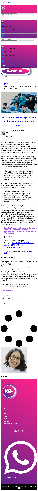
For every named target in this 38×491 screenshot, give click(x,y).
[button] (4, 11)
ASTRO (25, 142)
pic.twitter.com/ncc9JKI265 (12, 247)
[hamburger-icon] (6, 76)
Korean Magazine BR (6, 2)
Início (6, 83)
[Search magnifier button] (2, 16)
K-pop (6, 85)
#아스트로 (8, 236)
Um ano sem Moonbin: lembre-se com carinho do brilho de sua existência (20, 229)
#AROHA (27, 243)
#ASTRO (15, 243)
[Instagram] (19, 79)
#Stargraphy (21, 245)
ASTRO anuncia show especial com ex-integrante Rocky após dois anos (18, 121)
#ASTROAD (13, 245)
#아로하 (21, 243)
